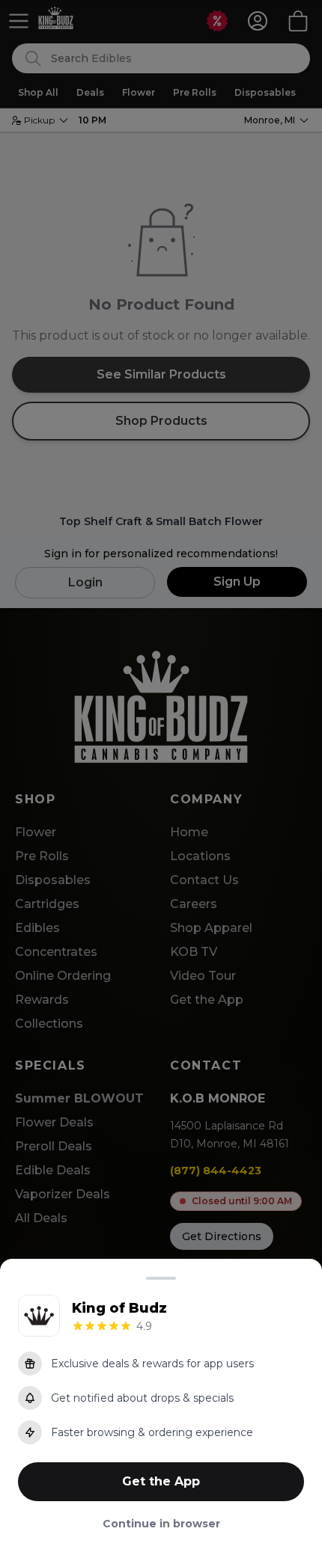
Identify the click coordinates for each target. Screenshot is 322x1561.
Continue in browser (161, 1523)
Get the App (161, 1481)
